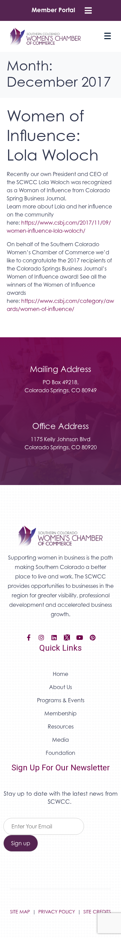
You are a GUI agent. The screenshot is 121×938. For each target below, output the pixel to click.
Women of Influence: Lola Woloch (52, 135)
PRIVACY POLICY (56, 911)
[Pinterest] (92, 637)
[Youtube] (80, 637)
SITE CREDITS (97, 911)
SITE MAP (20, 911)
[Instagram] (41, 637)
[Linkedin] (54, 637)
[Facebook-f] (29, 637)
